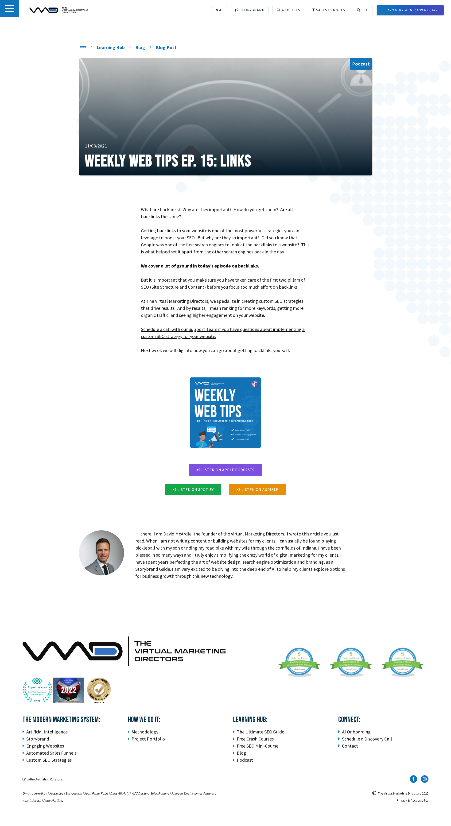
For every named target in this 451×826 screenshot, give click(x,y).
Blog (241, 753)
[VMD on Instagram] (424, 779)
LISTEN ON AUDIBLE (257, 489)
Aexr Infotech (32, 800)
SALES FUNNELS (328, 10)
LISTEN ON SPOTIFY (193, 489)
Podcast (245, 760)
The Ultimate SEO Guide (260, 732)
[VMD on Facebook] (413, 779)
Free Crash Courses (255, 739)
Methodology (145, 732)
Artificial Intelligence (47, 732)
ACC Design (140, 793)
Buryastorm (73, 793)
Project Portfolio (148, 739)
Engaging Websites (45, 746)
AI (220, 10)
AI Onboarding (356, 732)
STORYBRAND (249, 10)
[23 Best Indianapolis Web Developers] (38, 690)
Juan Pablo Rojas (96, 793)
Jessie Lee (56, 793)
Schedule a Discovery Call (367, 739)
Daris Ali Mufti (119, 793)
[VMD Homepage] (58, 10)
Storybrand (37, 739)
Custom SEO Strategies (49, 760)
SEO (363, 10)
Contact (350, 746)
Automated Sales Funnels (51, 753)
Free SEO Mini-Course (257, 746)
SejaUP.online (159, 793)
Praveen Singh (181, 793)
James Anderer (203, 793)
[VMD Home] (83, 47)
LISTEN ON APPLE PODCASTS (225, 469)
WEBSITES (288, 10)
